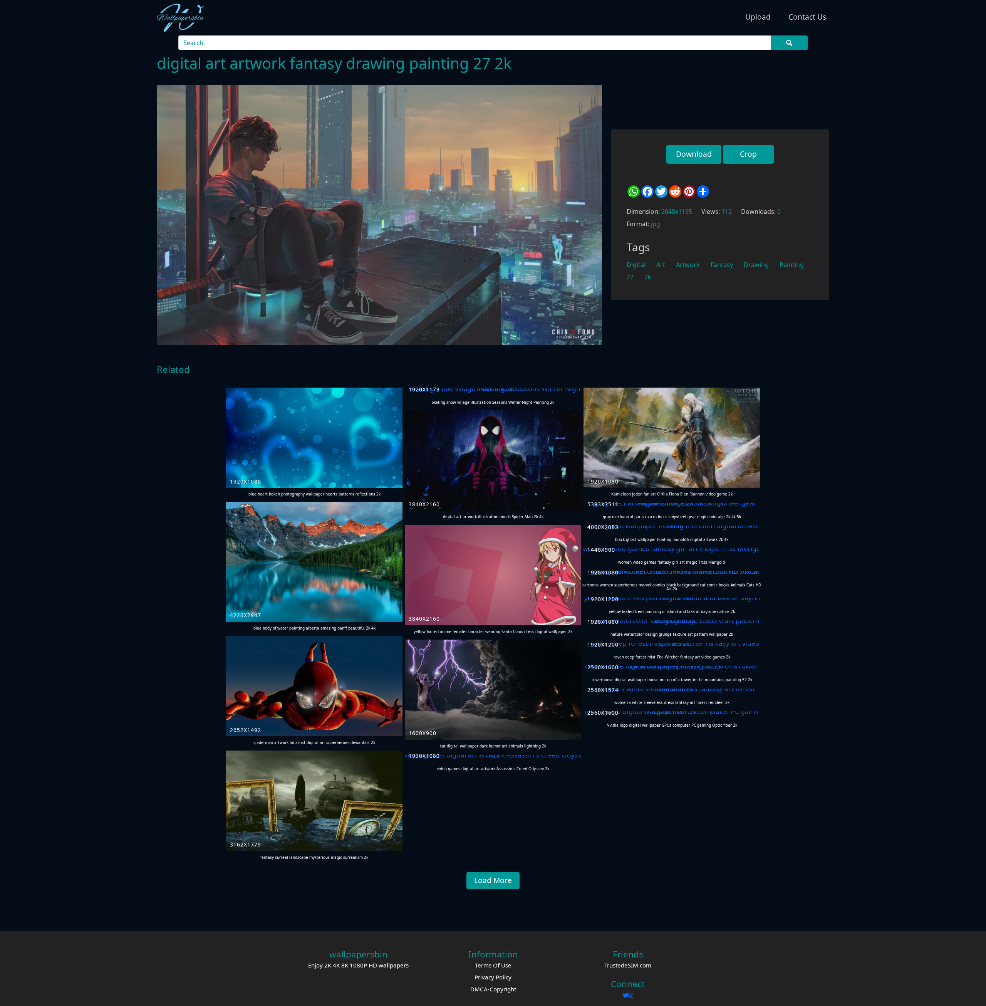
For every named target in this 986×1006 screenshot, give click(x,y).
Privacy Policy (493, 977)
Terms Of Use (493, 965)
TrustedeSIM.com (627, 965)
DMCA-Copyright (493, 989)
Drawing (756, 264)
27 (630, 277)
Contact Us (807, 17)
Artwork (688, 264)
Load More (493, 880)
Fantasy (722, 264)
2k (647, 277)
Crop (748, 154)
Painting (792, 264)
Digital (636, 264)
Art (660, 264)
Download (694, 154)
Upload (758, 17)
